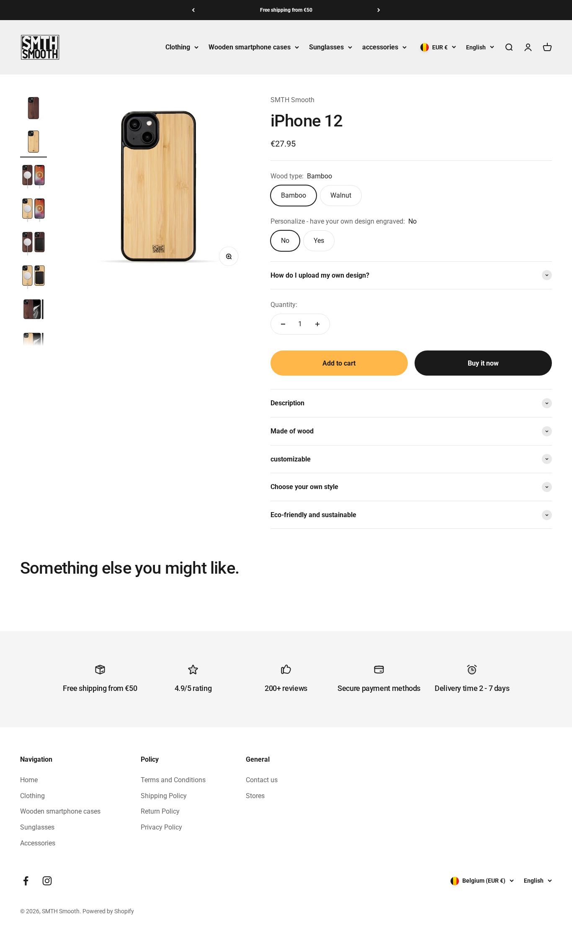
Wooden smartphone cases (250, 47)
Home (29, 780)
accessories (380, 47)
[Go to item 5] (33, 243)
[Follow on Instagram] (47, 880)
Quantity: (284, 305)
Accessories (37, 843)
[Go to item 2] (33, 142)
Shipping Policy (164, 796)
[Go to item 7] (33, 310)
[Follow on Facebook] (25, 880)
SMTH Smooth (292, 100)
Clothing (177, 47)
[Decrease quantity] (283, 324)
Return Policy (160, 811)
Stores (255, 796)
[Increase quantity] (317, 324)
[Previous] (193, 10)
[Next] (378, 10)
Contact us (262, 780)
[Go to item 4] (33, 209)
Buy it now (483, 363)
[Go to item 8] (33, 343)
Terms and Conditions (173, 780)
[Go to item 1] (33, 109)
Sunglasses (326, 47)
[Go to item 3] (33, 176)
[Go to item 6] (33, 276)
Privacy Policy (161, 827)
